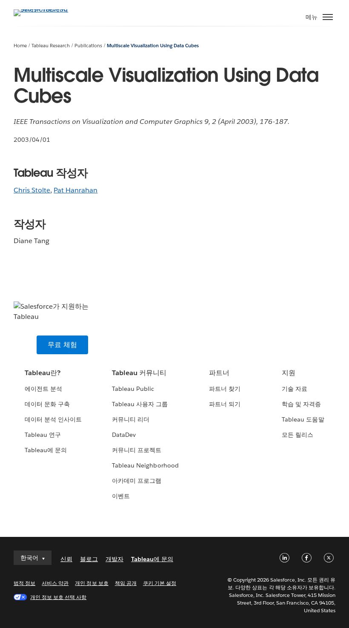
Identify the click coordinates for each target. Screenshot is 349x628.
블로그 (89, 559)
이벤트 (121, 496)
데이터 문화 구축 (47, 404)
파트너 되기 (224, 404)
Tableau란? (42, 372)
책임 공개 (126, 583)
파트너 (219, 372)
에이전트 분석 (43, 389)
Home (20, 46)
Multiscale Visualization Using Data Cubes (153, 46)
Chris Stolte (32, 190)
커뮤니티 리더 (130, 419)
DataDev (124, 435)
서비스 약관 (55, 583)
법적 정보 (24, 583)
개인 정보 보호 (91, 583)
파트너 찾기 (224, 389)
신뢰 (66, 559)
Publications (88, 46)
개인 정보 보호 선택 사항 (58, 597)
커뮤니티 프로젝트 (136, 450)
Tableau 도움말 (303, 419)
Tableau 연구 (43, 435)
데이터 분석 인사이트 (53, 419)
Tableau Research (50, 46)
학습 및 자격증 (301, 404)
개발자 (114, 559)
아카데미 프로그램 (136, 481)
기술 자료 (294, 389)
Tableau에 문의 (46, 450)
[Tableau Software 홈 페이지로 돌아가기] (43, 9)
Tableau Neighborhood (145, 465)
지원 (288, 372)
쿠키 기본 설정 (159, 583)
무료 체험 (62, 344)
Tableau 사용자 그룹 (140, 404)
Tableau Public (133, 389)
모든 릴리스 (297, 435)
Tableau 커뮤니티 (139, 372)
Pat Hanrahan (75, 190)
